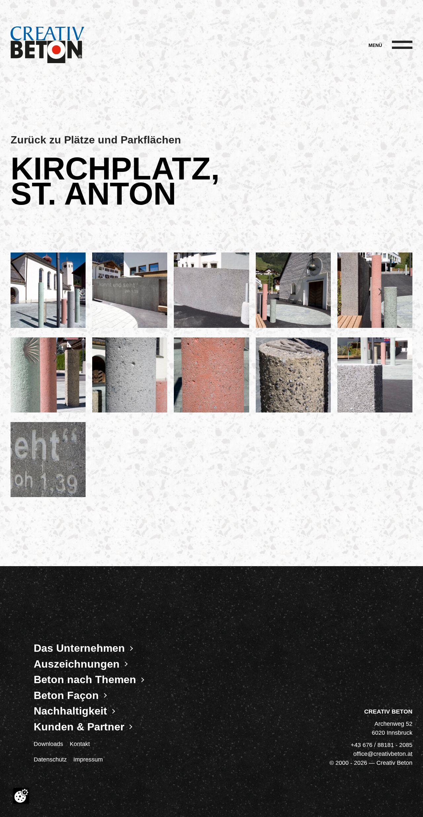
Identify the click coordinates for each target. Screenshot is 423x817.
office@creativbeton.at (382, 754)
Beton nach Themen (85, 679)
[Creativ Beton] (47, 45)
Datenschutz (50, 759)
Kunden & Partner (79, 727)
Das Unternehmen (79, 648)
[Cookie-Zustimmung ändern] (21, 796)
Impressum (88, 759)
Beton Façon (66, 695)
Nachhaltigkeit (70, 711)
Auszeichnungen (77, 664)
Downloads (48, 744)
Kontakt (80, 744)
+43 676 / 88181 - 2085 (381, 745)
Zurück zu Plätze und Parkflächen (96, 140)
